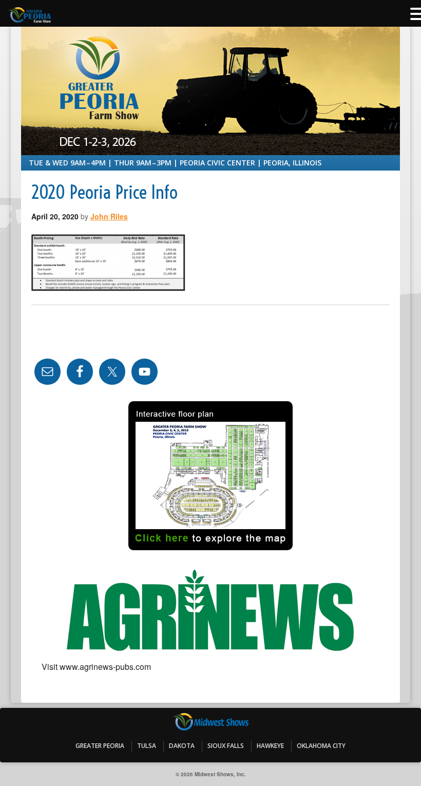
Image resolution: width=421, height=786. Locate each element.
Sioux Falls (225, 745)
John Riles (109, 216)
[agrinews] (210, 611)
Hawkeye (270, 745)
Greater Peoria (99, 745)
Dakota (182, 745)
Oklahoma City (321, 745)
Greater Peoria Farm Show (210, 58)
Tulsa (146, 745)
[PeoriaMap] (210, 475)
